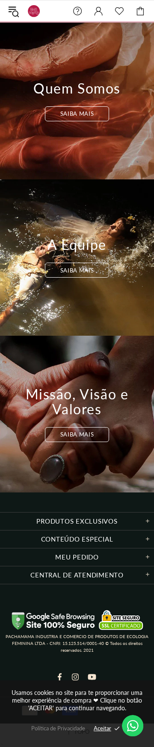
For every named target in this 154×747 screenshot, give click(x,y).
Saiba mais (77, 113)
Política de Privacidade (58, 728)
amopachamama (32, 11)
